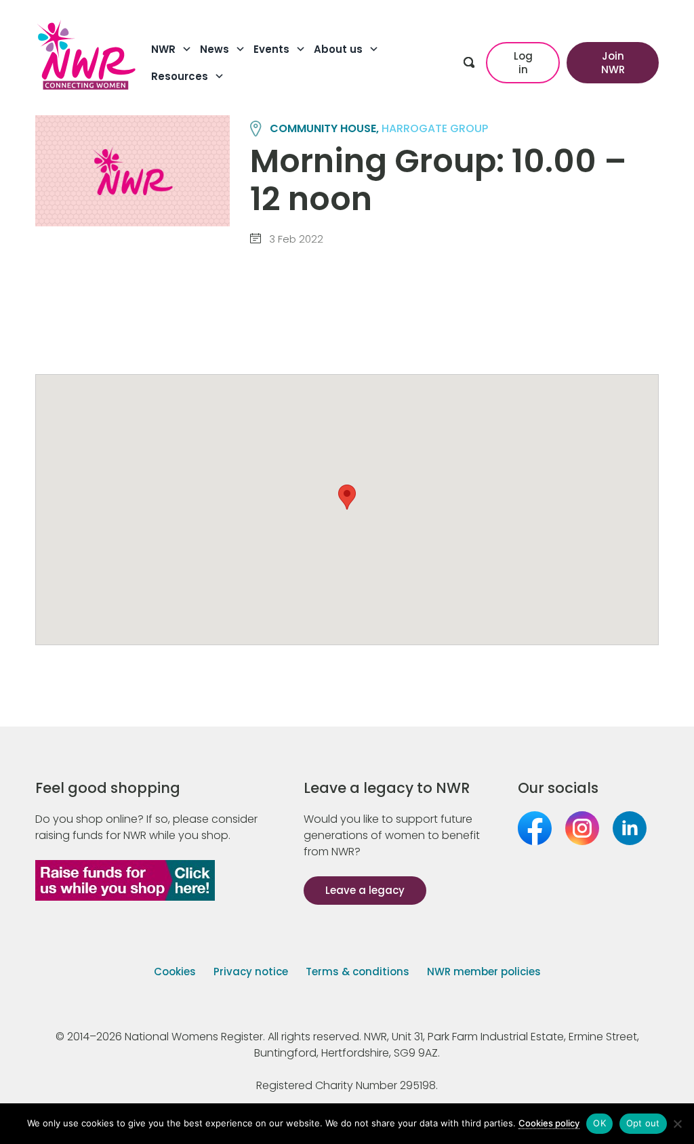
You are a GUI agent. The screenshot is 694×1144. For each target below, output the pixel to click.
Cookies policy (548, 1123)
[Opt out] (677, 1123)
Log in (523, 63)
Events (271, 49)
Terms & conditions (357, 971)
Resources (179, 76)
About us (338, 49)
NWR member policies (484, 971)
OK (599, 1123)
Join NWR (613, 63)
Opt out (643, 1123)
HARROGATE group (435, 128)
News (214, 49)
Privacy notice (250, 971)
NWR (163, 49)
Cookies (175, 971)
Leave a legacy (365, 890)
